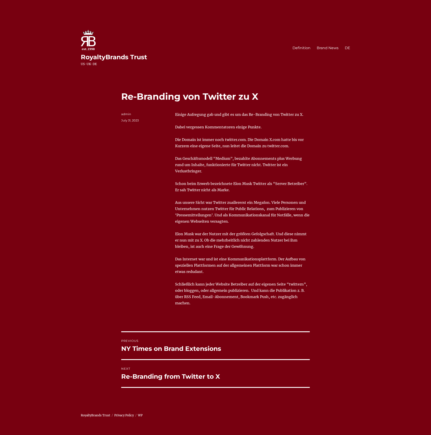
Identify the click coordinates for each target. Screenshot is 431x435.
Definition (301, 48)
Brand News (328, 48)
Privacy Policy (124, 415)
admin (126, 114)
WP (140, 415)
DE (347, 48)
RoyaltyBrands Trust (114, 57)
